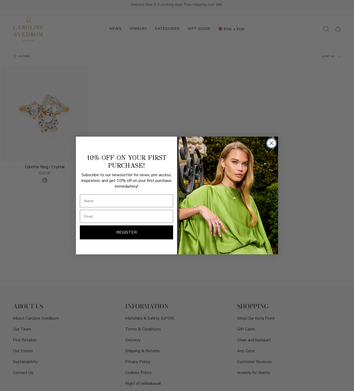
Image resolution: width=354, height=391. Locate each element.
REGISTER (126, 232)
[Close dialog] (271, 143)
